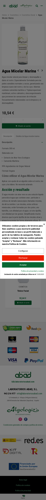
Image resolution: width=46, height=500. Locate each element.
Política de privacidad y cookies (32, 271)
